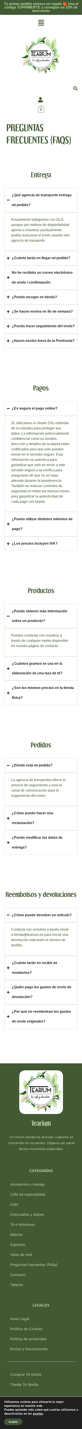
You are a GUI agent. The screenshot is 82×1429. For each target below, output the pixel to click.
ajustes (38, 1414)
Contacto (18, 1274)
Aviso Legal (19, 1319)
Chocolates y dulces (27, 1214)
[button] (41, 23)
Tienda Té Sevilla (24, 1384)
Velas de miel (21, 1254)
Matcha (16, 1234)
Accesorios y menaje (27, 1184)
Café (14, 1204)
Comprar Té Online (25, 1374)
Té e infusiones (22, 1224)
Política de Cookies (26, 1329)
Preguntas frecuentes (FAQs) (34, 1264)
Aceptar (13, 1422)
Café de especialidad (27, 1194)
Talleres (16, 1285)
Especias (17, 1244)
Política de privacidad (28, 1339)
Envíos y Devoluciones (29, 1349)
